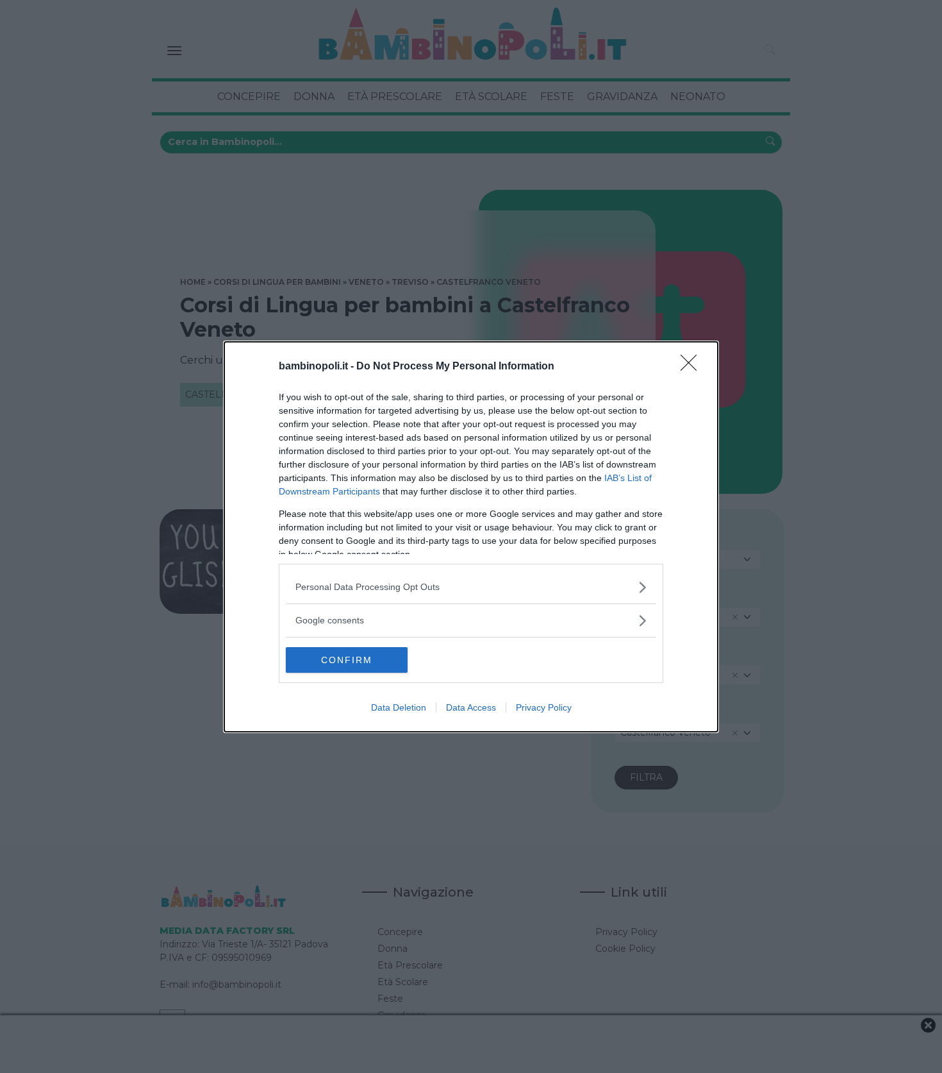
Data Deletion (398, 707)
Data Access (471, 707)
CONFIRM (346, 660)
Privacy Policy (544, 707)
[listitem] (471, 587)
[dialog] (471, 537)
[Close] (693, 367)
